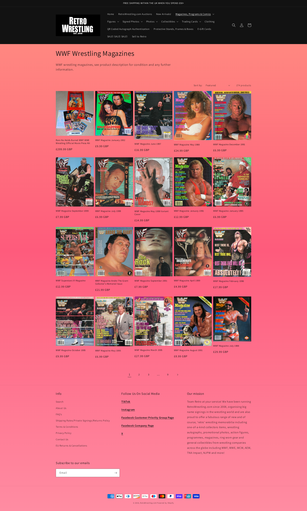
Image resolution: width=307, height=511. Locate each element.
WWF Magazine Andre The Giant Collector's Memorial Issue (111, 282)
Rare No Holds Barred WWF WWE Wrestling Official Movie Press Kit (73, 142)
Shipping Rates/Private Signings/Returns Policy (83, 420)
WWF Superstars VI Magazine (71, 280)
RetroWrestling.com (148, 503)
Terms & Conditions (67, 426)
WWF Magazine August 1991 (188, 350)
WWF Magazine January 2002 (110, 140)
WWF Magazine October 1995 (71, 350)
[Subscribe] (116, 473)
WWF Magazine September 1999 (72, 211)
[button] (194, 14)
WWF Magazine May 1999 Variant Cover (151, 213)
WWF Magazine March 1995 (148, 350)
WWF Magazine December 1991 (229, 144)
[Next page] (177, 375)
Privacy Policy (63, 433)
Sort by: (198, 85)
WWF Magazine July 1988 (226, 345)
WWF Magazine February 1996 (228, 281)
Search (60, 401)
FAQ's (59, 414)
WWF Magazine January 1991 (189, 211)
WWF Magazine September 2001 (150, 280)
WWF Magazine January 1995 (228, 211)
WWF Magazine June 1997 (147, 144)
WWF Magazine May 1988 (187, 144)
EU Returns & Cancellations (71, 445)
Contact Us (62, 439)
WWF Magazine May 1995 (108, 350)
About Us (61, 408)
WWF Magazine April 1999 (187, 280)
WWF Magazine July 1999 (108, 211)
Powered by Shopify (165, 503)
